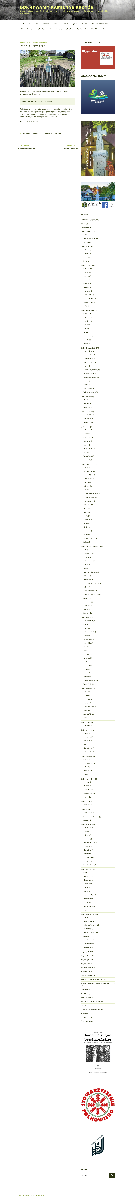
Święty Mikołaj (86, 997)
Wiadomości (85, 1013)
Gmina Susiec (85, 809)
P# (50, 29)
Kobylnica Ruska (89, 921)
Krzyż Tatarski (85, 971)
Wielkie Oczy (87, 940)
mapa (37, 24)
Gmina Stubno (85, 801)
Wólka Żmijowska (89, 943)
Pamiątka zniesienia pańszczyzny (92, 979)
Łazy (85, 744)
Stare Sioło (87, 710)
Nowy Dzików (88, 789)
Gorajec (86, 283)
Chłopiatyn (87, 313)
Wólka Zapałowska (89, 906)
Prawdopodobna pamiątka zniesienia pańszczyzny (98, 983)
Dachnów (86, 276)
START (22, 24)
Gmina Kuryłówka (87, 412)
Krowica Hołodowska (90, 493)
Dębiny (85, 628)
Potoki (85, 587)
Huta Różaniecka (89, 632)
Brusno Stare (87, 355)
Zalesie (85, 718)
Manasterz (87, 876)
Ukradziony (84, 1005)
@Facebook (42, 29)
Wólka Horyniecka (89, 392)
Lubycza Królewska (90, 572)
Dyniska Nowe (88, 553)
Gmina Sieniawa (86, 756)
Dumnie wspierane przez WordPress (31, 1195)
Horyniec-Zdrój (88, 362)
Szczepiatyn (87, 857)
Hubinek (86, 835)
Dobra (85, 767)
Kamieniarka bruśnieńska (64, 29)
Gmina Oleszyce (86, 688)
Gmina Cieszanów (87, 265)
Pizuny (85, 669)
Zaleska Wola (88, 752)
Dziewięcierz (87, 358)
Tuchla (85, 452)
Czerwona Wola (88, 763)
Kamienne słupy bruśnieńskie (87, 29)
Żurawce (86, 613)
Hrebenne (86, 557)
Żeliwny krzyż (85, 1021)
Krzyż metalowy (86, 956)
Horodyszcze (87, 325)
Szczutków (87, 531)
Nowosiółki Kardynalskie (91, 583)
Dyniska (86, 831)
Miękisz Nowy (88, 448)
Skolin (85, 936)
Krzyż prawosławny (87, 967)
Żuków (85, 306)
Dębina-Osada (88, 828)
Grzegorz (43, 43)
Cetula (85, 872)
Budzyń (85, 733)
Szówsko (86, 902)
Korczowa (86, 741)
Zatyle (85, 609)
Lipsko (85, 650)
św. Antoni (84, 994)
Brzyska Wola (88, 415)
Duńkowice (87, 737)
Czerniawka (87, 437)
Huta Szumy (87, 812)
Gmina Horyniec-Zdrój (32, 133)
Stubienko (86, 804)
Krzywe (85, 366)
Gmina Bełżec (85, 247)
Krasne (85, 235)
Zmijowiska (87, 947)
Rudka (85, 774)
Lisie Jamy (86, 505)
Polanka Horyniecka (52, 133)
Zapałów (86, 910)
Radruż (85, 384)
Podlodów (86, 854)
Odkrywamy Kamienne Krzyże (57, 7)
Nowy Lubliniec (88, 298)
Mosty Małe (87, 579)
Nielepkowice (88, 884)
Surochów (86, 407)
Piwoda (85, 887)
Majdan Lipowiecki (89, 932)
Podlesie (86, 523)
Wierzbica (86, 605)
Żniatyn (85, 343)
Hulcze (85, 328)
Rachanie (86, 725)
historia (46, 24)
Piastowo (86, 520)
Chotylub (86, 268)
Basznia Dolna (88, 471)
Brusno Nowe (88, 351)
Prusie (85, 381)
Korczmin (86, 839)
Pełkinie (86, 403)
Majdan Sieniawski (89, 238)
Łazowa (86, 576)
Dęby (85, 550)
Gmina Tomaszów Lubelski (90, 817)
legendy (85, 24)
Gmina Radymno (86, 730)
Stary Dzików (87, 793)
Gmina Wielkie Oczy (87, 914)
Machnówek (87, 850)
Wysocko (86, 460)
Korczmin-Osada (89, 842)
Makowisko (87, 400)
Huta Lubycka (88, 561)
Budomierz (87, 482)
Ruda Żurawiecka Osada (91, 594)
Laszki (85, 445)
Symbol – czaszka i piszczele (90, 1001)
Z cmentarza (85, 1017)
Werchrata (87, 388)
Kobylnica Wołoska (89, 925)
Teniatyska (87, 602)
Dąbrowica (87, 418)
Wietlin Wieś (87, 456)
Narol (85, 662)
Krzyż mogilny (85, 960)
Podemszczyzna (88, 373)
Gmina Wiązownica (87, 869)
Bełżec (85, 250)
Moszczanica (87, 786)
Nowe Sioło (87, 295)
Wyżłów (86, 340)
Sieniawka (86, 527)
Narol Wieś (87, 665)
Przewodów (87, 336)
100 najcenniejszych (88, 220)
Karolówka (87, 490)
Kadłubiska (87, 643)
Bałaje (85, 467)
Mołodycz (86, 880)
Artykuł (83, 224)
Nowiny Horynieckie (90, 370)
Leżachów (86, 771)
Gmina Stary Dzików (87, 779)
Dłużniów (86, 321)
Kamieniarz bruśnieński (100, 24)
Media (55, 24)
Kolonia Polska (88, 422)
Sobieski (104, 29)
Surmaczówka (88, 898)
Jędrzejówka (87, 639)
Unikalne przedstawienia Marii (91, 1009)
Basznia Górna (88, 475)
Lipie (85, 647)
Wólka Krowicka (88, 538)
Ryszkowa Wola (88, 895)
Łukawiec (86, 929)
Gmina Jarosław (86, 397)
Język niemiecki (86, 952)
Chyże (85, 257)
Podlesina (86, 676)
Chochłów (86, 317)
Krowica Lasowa (89, 497)
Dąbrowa (86, 486)
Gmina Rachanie (86, 722)
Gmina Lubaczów (87, 464)
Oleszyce (86, 703)
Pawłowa (86, 242)
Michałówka (87, 748)
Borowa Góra (87, 478)
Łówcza (86, 654)
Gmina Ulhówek (86, 824)
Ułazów (85, 797)
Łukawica (86, 658)
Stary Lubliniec (88, 302)
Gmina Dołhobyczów (88, 310)
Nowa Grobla (87, 699)
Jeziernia (86, 820)
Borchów (86, 692)
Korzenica (86, 441)
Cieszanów (87, 272)
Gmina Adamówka (87, 231)
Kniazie (85, 564)
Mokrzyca (86, 512)
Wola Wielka (87, 684)
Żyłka (85, 261)
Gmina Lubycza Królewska (90, 546)
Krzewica (86, 846)
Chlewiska (86, 624)
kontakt (65, 24)
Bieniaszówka (88, 621)
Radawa (86, 891)
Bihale (85, 917)
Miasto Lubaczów (87, 975)
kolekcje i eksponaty (27, 29)
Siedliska (86, 598)
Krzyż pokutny (85, 964)
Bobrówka (86, 430)
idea (30, 24)
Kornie (85, 568)
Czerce (85, 759)
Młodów (86, 508)
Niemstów (86, 291)
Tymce (85, 534)
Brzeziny (86, 253)
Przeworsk (84, 990)
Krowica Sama (88, 501)
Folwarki (86, 280)
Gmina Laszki (85, 427)
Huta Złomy (87, 635)
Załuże (85, 542)
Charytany (86, 434)
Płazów (85, 673)
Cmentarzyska (86, 227)
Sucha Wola (87, 714)
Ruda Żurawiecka (89, 591)
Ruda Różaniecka (89, 680)
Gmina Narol (85, 617)
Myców (85, 332)
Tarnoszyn (86, 861)
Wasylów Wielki (88, 865)
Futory (85, 695)
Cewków (86, 782)
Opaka (85, 516)
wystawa (75, 24)
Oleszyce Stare (88, 706)
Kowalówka (87, 287)
